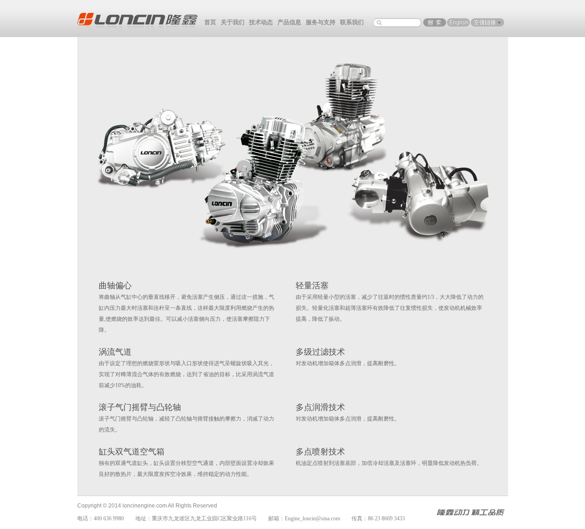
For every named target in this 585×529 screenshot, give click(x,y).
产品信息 (289, 22)
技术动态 (261, 22)
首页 (210, 22)
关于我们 (233, 22)
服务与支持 (320, 22)
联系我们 (352, 22)
